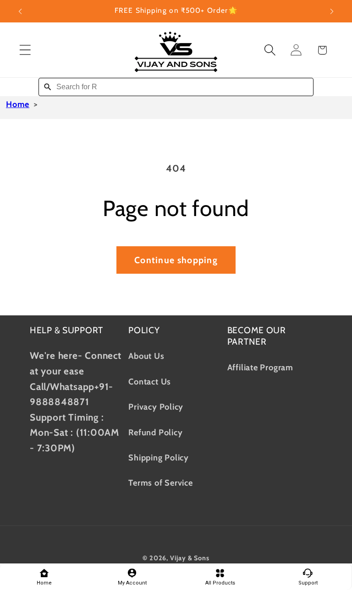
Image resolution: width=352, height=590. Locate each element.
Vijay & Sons (189, 558)
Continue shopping (176, 259)
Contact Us (149, 381)
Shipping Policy (158, 457)
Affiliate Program (260, 367)
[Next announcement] (332, 11)
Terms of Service (160, 482)
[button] (25, 50)
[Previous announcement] (20, 11)
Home (17, 104)
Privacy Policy (155, 406)
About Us (146, 356)
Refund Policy (155, 432)
